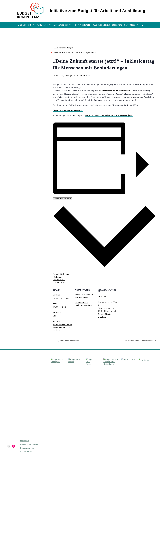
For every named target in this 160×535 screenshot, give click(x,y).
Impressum (24, 441)
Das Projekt (24, 24)
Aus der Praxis (101, 24)
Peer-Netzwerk (82, 24)
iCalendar (58, 277)
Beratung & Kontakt (124, 24)
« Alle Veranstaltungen (63, 48)
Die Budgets (61, 24)
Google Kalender (61, 274)
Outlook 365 (59, 280)
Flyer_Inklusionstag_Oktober (68, 110)
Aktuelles (42, 24)
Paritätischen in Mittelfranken (114, 90)
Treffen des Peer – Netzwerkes (138, 340)
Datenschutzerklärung (29, 444)
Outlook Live (59, 282)
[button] (142, 25)
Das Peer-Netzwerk (69, 340)
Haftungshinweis (27, 448)
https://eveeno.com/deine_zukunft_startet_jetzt (109, 115)
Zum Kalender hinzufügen (62, 199)
